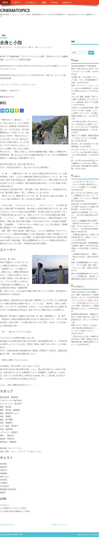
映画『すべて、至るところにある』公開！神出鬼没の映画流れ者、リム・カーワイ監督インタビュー (84, 328)
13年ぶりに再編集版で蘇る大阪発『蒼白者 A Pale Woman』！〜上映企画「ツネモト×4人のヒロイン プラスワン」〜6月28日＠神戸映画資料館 (84, 226)
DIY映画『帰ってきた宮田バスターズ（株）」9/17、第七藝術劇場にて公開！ (84, 80)
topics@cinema (7, 47)
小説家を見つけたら (7, 525)
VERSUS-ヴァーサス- (58, 525)
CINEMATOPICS (15, 10)
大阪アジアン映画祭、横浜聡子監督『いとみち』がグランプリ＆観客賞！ (84, 138)
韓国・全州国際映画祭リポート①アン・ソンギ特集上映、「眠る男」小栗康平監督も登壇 (84, 276)
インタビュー (31, 2)
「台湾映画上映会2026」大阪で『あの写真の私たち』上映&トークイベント (85, 237)
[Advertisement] (53, 24)
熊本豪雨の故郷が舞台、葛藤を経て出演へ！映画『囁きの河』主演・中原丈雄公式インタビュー (84, 317)
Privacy (54, 2)
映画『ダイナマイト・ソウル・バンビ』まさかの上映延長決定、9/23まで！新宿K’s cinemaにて (84, 88)
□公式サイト (5, 505)
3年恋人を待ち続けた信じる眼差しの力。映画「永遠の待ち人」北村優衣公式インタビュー (84, 294)
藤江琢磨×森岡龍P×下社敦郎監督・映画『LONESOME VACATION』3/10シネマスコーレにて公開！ (84, 69)
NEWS (5, 2)
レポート (17, 2)
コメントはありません (45, 47)
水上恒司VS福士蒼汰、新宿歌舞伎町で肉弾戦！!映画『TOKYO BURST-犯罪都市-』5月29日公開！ (85, 245)
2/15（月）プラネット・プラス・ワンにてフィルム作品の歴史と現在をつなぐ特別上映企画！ (84, 152)
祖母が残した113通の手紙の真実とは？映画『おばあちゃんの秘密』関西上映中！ (84, 206)
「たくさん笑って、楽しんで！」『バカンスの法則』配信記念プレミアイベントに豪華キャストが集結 (84, 184)
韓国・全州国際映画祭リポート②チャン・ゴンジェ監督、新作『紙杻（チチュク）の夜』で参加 (84, 265)
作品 (44, 2)
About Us (67, 2)
